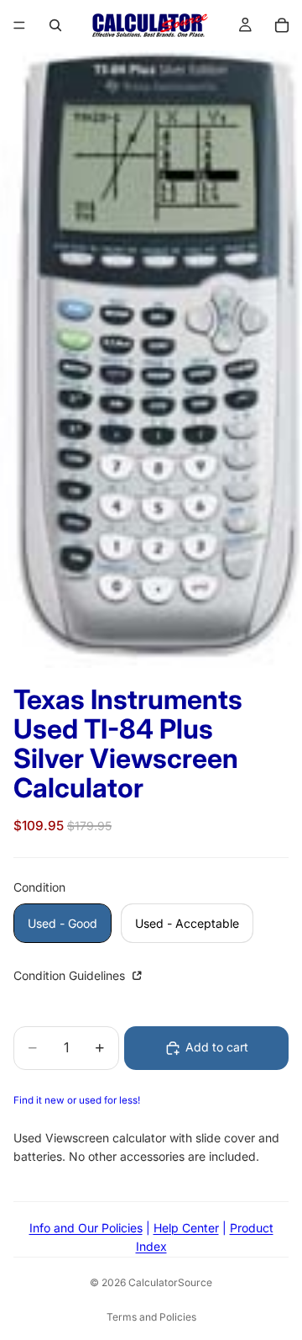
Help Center (186, 1228)
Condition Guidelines (70, 975)
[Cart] (281, 25)
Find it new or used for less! (76, 1100)
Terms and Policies (151, 1317)
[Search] (55, 25)
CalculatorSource (170, 1282)
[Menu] (19, 25)
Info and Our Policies (86, 1228)
